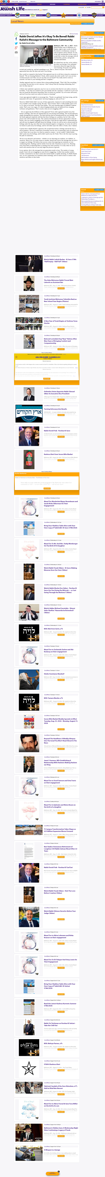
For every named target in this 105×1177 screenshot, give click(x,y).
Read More (61, 267)
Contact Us (101, 4)
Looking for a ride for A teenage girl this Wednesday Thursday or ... (92, 198)
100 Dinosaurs (85, 155)
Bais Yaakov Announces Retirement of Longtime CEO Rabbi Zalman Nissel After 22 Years (60, 849)
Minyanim (52, 4)
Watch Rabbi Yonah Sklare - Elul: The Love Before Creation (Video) (59, 892)
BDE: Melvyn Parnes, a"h (53, 1043)
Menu (99, 1)
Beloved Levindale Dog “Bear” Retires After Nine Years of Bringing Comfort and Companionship (60, 341)
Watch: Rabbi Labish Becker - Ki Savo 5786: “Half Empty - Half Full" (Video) (60, 260)
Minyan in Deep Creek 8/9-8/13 (89, 149)
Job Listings (85, 101)
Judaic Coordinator (86, 111)
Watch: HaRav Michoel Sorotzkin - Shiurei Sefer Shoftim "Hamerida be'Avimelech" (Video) (59, 610)
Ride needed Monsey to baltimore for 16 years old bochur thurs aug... (92, 202)
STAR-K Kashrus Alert (52, 1064)
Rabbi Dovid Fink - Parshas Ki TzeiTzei (58, 867)
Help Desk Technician (87, 105)
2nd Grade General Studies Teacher (90, 107)
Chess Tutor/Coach (86, 151)
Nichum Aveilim (82, 4)
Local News (17, 21)
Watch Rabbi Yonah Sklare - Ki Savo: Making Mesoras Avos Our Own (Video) (60, 569)
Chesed (16, 4)
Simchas (39, 4)
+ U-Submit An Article (87, 23)
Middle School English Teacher (89, 113)
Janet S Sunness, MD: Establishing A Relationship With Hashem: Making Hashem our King (60, 762)
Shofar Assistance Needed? (54, 674)
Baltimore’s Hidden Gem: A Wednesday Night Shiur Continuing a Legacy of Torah (61, 1129)
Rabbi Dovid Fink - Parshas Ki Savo (57, 431)
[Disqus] (46, 189)
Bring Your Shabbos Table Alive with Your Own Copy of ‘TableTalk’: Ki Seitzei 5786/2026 (59, 986)
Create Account (23, 1)
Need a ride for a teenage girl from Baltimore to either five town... (90, 194)
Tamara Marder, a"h (86, 62)
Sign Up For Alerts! (75, 23)
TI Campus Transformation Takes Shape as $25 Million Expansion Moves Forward (60, 830)
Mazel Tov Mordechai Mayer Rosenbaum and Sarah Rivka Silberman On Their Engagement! (61, 503)
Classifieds (66, 4)
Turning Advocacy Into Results (55, 409)
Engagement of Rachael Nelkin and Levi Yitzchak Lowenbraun (92, 46)
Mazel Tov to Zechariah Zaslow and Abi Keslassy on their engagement (58, 650)
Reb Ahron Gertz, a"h (87, 60)
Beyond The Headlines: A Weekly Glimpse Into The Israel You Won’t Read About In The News (60, 740)
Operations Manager (87, 109)
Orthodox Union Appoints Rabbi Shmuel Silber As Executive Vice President (59, 392)
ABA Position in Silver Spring (89, 157)
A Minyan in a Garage (52, 1150)
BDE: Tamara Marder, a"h (53, 698)
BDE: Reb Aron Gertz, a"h (53, 629)
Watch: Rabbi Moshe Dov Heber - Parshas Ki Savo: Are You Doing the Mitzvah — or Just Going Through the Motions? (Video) (60, 590)
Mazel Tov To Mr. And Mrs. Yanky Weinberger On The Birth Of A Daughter (61, 544)
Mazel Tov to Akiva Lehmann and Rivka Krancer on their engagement (58, 936)
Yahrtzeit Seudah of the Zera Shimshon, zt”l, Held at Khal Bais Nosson (60, 1087)
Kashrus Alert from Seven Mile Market (58, 454)
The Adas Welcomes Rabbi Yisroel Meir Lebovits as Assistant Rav (58, 281)
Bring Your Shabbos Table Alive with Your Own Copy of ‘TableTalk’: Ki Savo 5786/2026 (60, 527)
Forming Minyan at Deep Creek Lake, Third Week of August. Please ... (91, 205)
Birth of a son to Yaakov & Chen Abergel (92, 37)
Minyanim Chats (85, 153)
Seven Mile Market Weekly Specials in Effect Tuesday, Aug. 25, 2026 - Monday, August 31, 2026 (61, 721)
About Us (33, 1)
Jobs (27, 4)
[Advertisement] (47, 164)
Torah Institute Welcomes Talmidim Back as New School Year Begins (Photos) (60, 300)
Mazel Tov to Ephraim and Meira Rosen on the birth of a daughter (60, 806)
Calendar (3, 4)
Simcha (101, 32)
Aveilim (101, 56)
